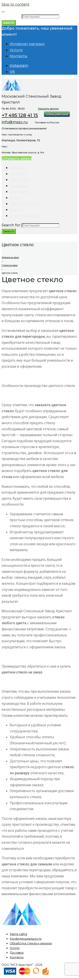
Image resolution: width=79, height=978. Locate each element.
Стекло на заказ (10, 265)
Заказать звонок (48, 108)
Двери (16, 210)
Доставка (16, 953)
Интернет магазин (27, 44)
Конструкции (24, 216)
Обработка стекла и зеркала (31, 943)
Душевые (19, 186)
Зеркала (18, 168)
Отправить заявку (16, 158)
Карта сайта (18, 934)
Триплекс (20, 180)
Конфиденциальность (26, 939)
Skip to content (15, 4)
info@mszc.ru (15, 122)
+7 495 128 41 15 (20, 115)
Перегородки (24, 204)
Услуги (16, 50)
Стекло (17, 174)
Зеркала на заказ (10, 257)
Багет (15, 198)
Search (8, 23)
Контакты (18, 56)
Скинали (19, 192)
